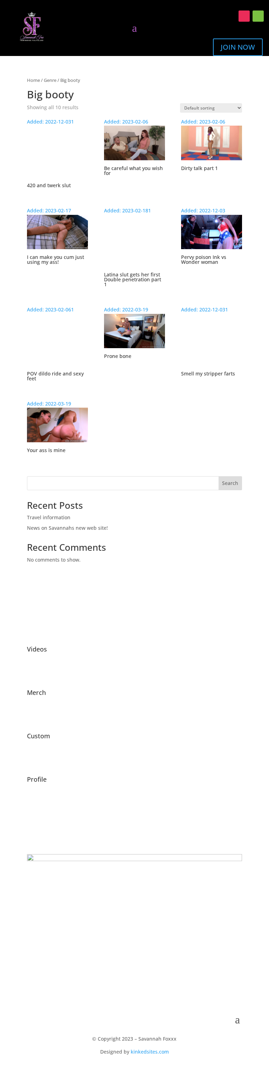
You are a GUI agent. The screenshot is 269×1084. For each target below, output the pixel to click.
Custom (38, 736)
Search (230, 483)
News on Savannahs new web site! (67, 528)
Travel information (48, 517)
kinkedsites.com (150, 1051)
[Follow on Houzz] (258, 16)
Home (33, 80)
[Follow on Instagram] (244, 16)
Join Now (238, 47)
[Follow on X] (230, 16)
